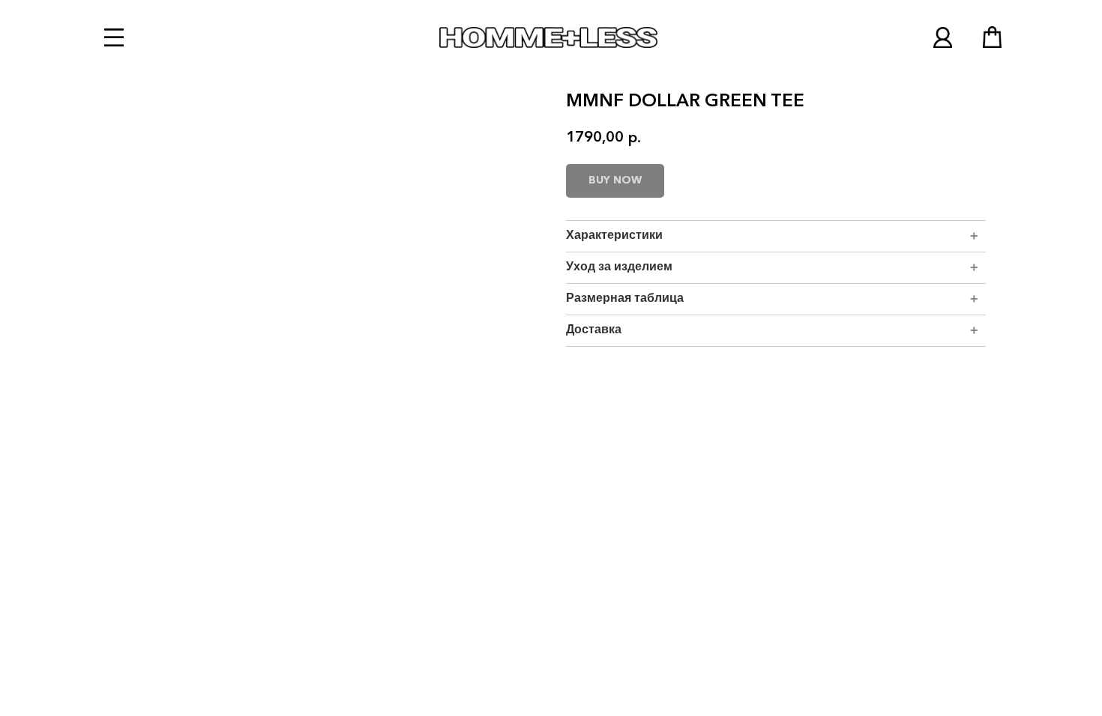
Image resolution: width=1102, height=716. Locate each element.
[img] (942, 37)
